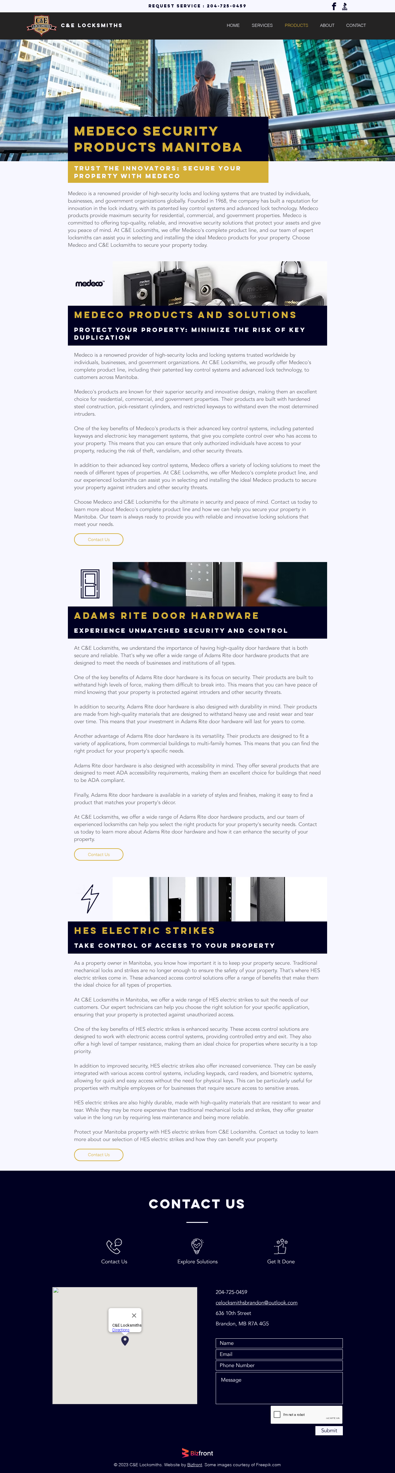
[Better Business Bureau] (345, 6)
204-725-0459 (227, 6)
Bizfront (194, 1464)
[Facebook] (334, 6)
